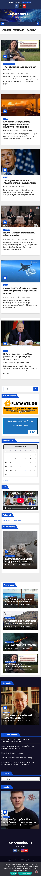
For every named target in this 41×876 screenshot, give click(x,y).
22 (30, 467)
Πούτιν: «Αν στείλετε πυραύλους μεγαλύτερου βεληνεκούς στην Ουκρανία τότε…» (17, 356)
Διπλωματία (7, 229)
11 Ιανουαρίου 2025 (12, 130)
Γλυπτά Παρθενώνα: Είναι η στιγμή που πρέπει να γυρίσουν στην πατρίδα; (19, 561)
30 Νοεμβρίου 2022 (12, 825)
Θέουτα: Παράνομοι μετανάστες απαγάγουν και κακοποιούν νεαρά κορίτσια (20, 623)
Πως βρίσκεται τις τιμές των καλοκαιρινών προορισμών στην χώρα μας (18, 601)
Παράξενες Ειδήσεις (9, 63)
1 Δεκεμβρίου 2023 (13, 564)
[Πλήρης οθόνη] (35, 508)
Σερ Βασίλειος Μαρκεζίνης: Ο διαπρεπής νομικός (17, 716)
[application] (20, 500)
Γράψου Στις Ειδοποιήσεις (12, 520)
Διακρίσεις (6, 816)
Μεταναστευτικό (9, 618)
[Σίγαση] (32, 508)
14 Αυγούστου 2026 (13, 648)
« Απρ (5, 480)
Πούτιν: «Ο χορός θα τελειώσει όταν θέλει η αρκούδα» (19, 234)
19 (15, 467)
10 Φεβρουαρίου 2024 (12, 239)
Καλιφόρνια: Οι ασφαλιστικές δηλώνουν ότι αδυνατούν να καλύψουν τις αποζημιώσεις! (16, 124)
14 (25, 463)
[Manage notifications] (36, 871)
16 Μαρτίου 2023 (11, 297)
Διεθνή (6, 118)
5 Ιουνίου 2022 (10, 363)
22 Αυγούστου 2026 (13, 604)
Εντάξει (13, 873)
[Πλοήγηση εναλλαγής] (19, 23)
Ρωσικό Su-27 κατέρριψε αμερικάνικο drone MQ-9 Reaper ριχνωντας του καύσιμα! (20, 291)
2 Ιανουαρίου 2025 (11, 186)
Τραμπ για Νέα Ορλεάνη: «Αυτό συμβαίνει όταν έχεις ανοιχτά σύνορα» (20, 181)
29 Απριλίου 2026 (11, 73)
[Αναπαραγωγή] (6, 508)
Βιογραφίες (7, 712)
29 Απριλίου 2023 (11, 721)
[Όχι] (39, 869)
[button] (34, 23)
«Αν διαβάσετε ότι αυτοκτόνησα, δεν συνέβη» (19, 68)
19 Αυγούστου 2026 (13, 626)
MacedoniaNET (20, 14)
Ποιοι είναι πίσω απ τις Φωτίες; (20, 644)
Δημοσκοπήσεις (10, 556)
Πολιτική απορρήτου (25, 873)
